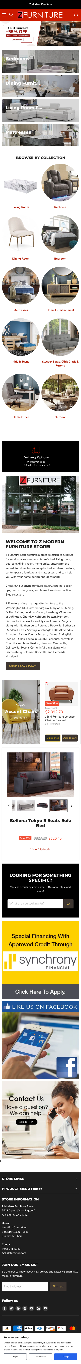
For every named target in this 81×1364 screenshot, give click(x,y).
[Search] (68, 903)
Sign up (58, 1286)
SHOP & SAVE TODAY (23, 666)
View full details (41, 849)
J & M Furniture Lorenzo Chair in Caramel (60, 718)
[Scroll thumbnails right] (71, 806)
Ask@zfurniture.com (14, 1253)
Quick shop (53, 738)
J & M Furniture (52, 723)
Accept (66, 1356)
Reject (15, 1356)
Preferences (40, 1356)
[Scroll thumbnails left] (9, 806)
